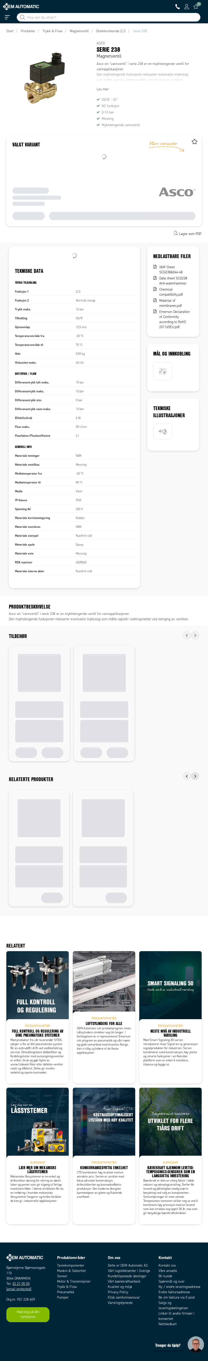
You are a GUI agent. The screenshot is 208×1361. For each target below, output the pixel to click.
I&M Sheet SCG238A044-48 (171, 269)
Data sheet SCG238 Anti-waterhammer (173, 280)
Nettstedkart (168, 1324)
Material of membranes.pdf (170, 303)
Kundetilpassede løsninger (127, 1276)
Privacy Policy (118, 1292)
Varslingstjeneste (120, 1303)
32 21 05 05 (21, 1284)
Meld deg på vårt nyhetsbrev (28, 1314)
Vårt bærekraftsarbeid (124, 1281)
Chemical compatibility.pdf (171, 292)
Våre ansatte (168, 1271)
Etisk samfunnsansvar (124, 1297)
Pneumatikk (65, 1292)
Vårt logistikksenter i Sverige (129, 1271)
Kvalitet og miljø (120, 1287)
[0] (195, 6)
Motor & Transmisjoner (74, 1281)
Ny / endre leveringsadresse (179, 1287)
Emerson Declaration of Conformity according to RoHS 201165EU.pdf (174, 319)
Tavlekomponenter (70, 1265)
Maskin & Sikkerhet (71, 1271)
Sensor (62, 1276)
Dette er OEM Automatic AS (128, 1265)
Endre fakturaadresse (174, 1292)
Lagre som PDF (190, 233)
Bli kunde (165, 1276)
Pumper (62, 1297)
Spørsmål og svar (171, 1281)
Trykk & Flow (67, 1287)
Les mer (103, 89)
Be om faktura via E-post (177, 1297)
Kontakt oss (167, 1265)
